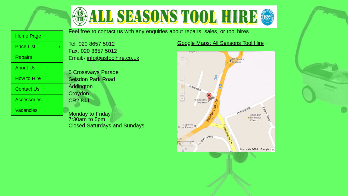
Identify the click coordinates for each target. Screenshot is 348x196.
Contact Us (27, 89)
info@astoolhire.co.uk (113, 58)
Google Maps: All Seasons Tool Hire (220, 43)
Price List (25, 46)
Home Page (28, 36)
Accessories (28, 99)
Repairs (23, 57)
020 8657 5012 (97, 44)
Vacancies (26, 110)
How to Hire (28, 78)
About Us (25, 68)
